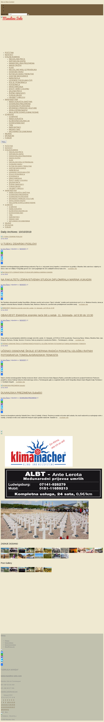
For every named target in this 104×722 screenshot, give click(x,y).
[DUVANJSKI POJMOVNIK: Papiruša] (90, 552)
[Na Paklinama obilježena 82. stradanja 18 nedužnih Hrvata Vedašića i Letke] (13, 558)
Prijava (7, 641)
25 (10, 707)
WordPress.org (10, 647)
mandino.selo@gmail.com (9, 691)
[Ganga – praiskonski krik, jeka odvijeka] (13, 552)
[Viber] (52, 255)
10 (8, 702)
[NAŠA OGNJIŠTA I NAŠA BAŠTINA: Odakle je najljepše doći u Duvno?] (47, 552)
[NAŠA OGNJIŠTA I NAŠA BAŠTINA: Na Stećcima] (5, 552)
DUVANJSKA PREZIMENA (28, 398)
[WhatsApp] (52, 253)
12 (12, 702)
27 (14, 707)
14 (2, 705)
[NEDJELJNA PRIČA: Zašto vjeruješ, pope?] (73, 552)
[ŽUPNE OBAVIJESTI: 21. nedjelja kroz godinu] (39, 552)
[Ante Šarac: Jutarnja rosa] (47, 558)
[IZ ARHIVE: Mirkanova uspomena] (56, 552)
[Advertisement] (52, 36)
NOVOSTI (23, 249)
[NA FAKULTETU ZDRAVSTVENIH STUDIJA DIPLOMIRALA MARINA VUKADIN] (26, 272)
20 (14, 705)
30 (6, 709)
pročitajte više (72, 268)
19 (12, 705)
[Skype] (52, 259)
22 (4, 707)
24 (8, 707)
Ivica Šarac (6, 249)
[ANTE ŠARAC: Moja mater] (65, 552)
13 (14, 702)
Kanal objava (9, 643)
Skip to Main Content (7, 2)
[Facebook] (52, 251)
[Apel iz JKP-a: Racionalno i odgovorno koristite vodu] (99, 552)
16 (6, 705)
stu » (6, 712)
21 (2, 707)
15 (4, 705)
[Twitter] (52, 257)
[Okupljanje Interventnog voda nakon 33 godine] (56, 558)
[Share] (52, 263)
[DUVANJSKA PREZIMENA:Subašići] (13, 385)
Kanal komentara (10, 645)
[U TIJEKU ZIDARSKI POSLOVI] (11, 236)
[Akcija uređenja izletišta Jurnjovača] (22, 558)
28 (2, 709)
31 (8, 709)
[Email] (52, 261)
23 (6, 707)
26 (12, 707)
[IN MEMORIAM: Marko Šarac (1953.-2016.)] (5, 558)
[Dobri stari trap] (30, 552)
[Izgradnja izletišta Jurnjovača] (30, 558)
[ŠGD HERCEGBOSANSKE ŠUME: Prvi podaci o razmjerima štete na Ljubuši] (65, 558)
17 (8, 705)
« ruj (2, 712)
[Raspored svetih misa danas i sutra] (82, 552)
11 (10, 702)
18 (10, 705)
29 (4, 709)
